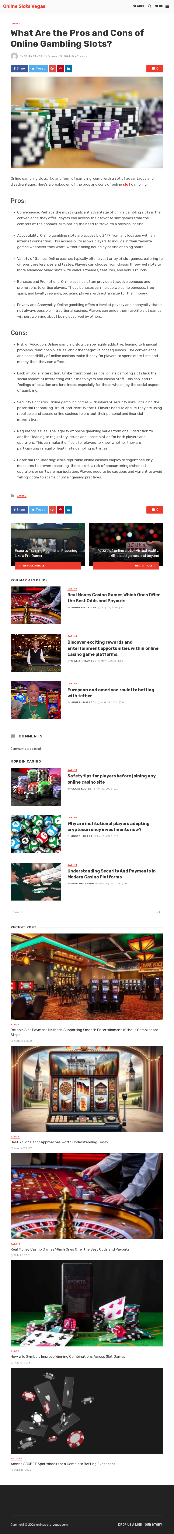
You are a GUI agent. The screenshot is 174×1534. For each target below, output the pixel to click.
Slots (15, 1024)
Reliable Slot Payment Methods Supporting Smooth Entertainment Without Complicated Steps (84, 1032)
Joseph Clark (81, 836)
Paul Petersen (82, 883)
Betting (16, 1458)
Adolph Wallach (83, 702)
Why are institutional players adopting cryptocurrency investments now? (108, 826)
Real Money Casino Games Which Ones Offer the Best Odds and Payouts (113, 597)
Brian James (33, 56)
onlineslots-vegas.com (52, 1525)
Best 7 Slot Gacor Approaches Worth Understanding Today (59, 1142)
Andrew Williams (84, 607)
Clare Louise (81, 788)
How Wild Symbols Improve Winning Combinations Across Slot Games (68, 1356)
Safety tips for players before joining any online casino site (111, 778)
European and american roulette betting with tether (110, 692)
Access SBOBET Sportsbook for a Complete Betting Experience (63, 1464)
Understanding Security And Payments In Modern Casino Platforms (111, 873)
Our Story (153, 1525)
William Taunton (83, 660)
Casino (15, 23)
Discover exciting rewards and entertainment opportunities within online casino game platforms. (113, 648)
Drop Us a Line (130, 1525)
